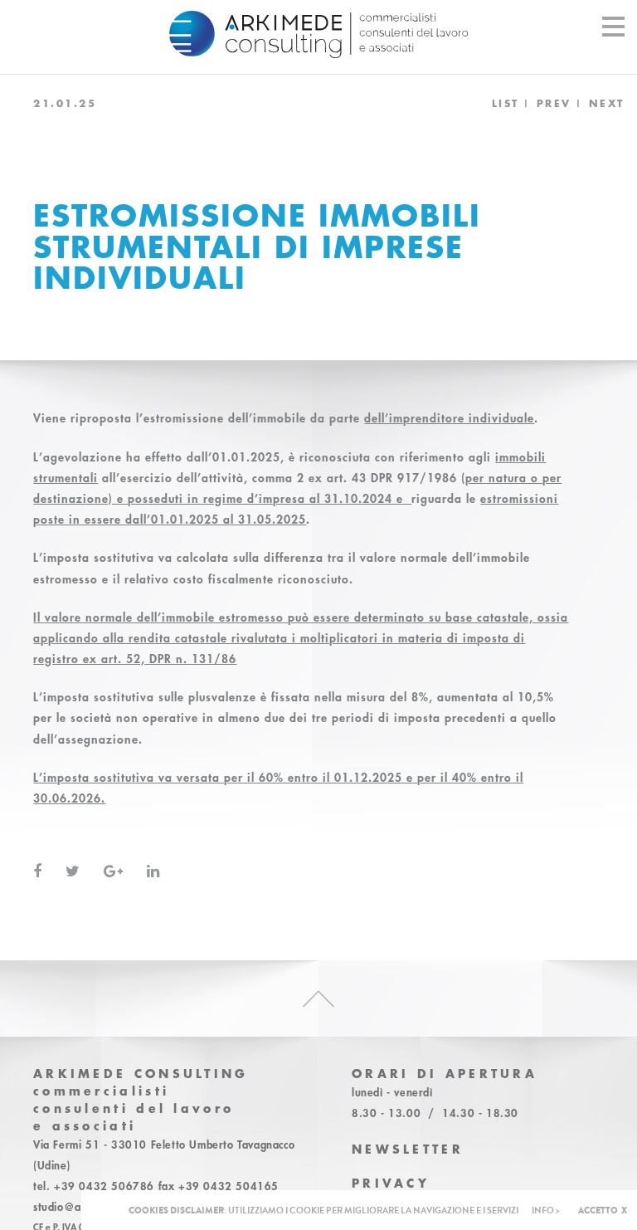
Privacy (391, 1183)
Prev (554, 103)
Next (607, 103)
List (505, 103)
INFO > (546, 1210)
